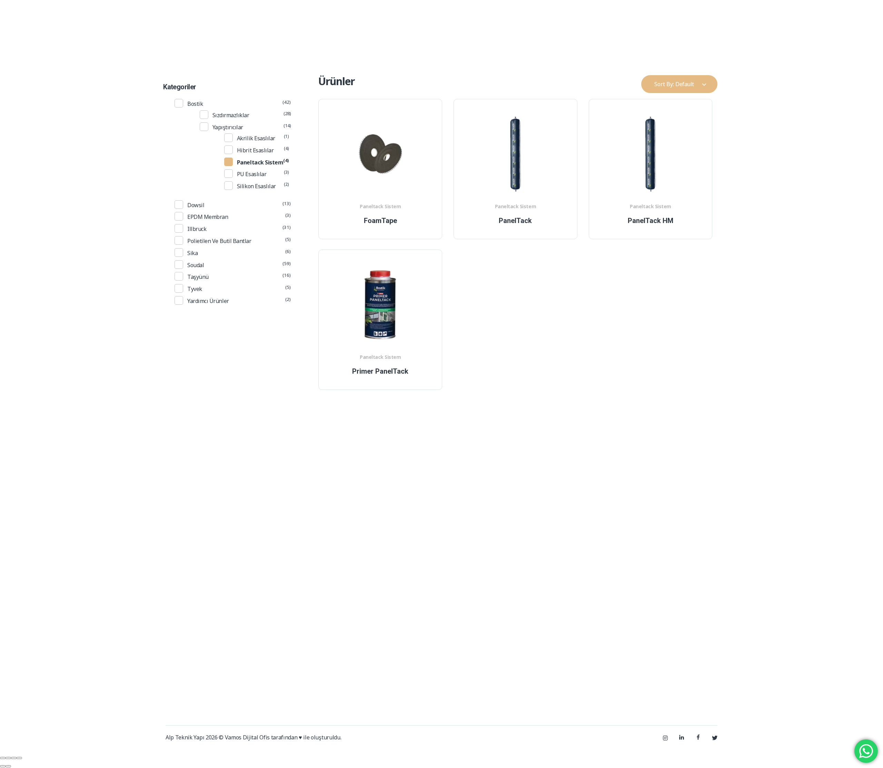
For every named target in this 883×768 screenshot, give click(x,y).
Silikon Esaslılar (256, 186)
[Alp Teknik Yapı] (190, 44)
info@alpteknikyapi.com (692, 12)
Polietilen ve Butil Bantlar (219, 241)
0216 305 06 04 (591, 669)
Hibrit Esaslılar (255, 150)
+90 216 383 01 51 (615, 12)
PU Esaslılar (251, 174)
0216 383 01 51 (546, 669)
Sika (192, 253)
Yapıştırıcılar (227, 127)
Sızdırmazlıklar (230, 115)
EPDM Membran (207, 217)
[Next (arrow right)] (8, 766)
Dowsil (195, 205)
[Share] (8, 758)
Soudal (195, 265)
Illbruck (196, 229)
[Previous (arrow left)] (3, 766)
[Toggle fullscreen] (14, 758)
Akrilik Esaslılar (256, 138)
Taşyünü (198, 277)
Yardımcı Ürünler (208, 301)
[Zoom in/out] (19, 758)
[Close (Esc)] (3, 758)
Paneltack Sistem (380, 206)
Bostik (195, 104)
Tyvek (194, 289)
